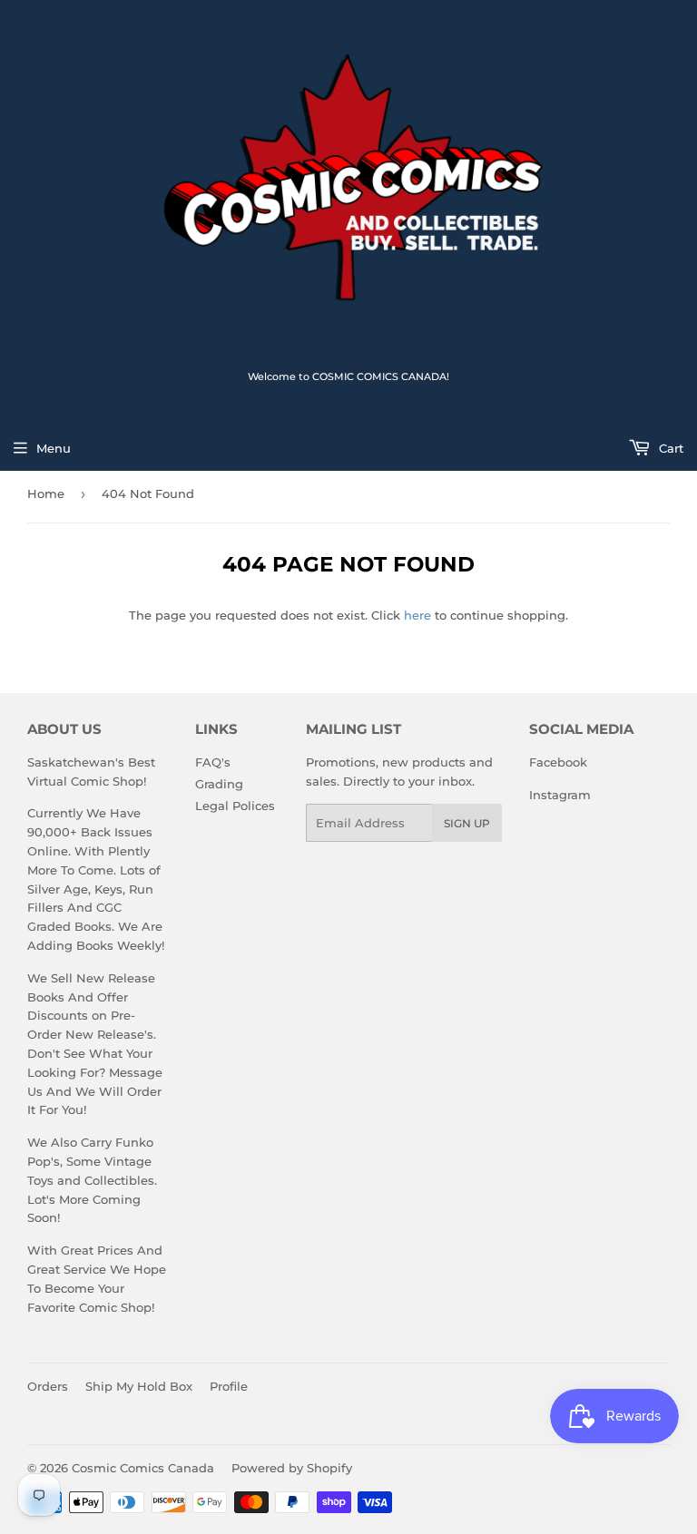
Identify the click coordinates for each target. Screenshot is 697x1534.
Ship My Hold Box (138, 1386)
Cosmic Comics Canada (143, 1468)
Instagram (560, 794)
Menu (53, 448)
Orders (47, 1386)
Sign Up (467, 823)
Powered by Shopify (291, 1468)
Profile (229, 1386)
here (417, 615)
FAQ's (213, 762)
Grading (219, 784)
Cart (669, 448)
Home (45, 493)
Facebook (558, 762)
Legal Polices (235, 805)
